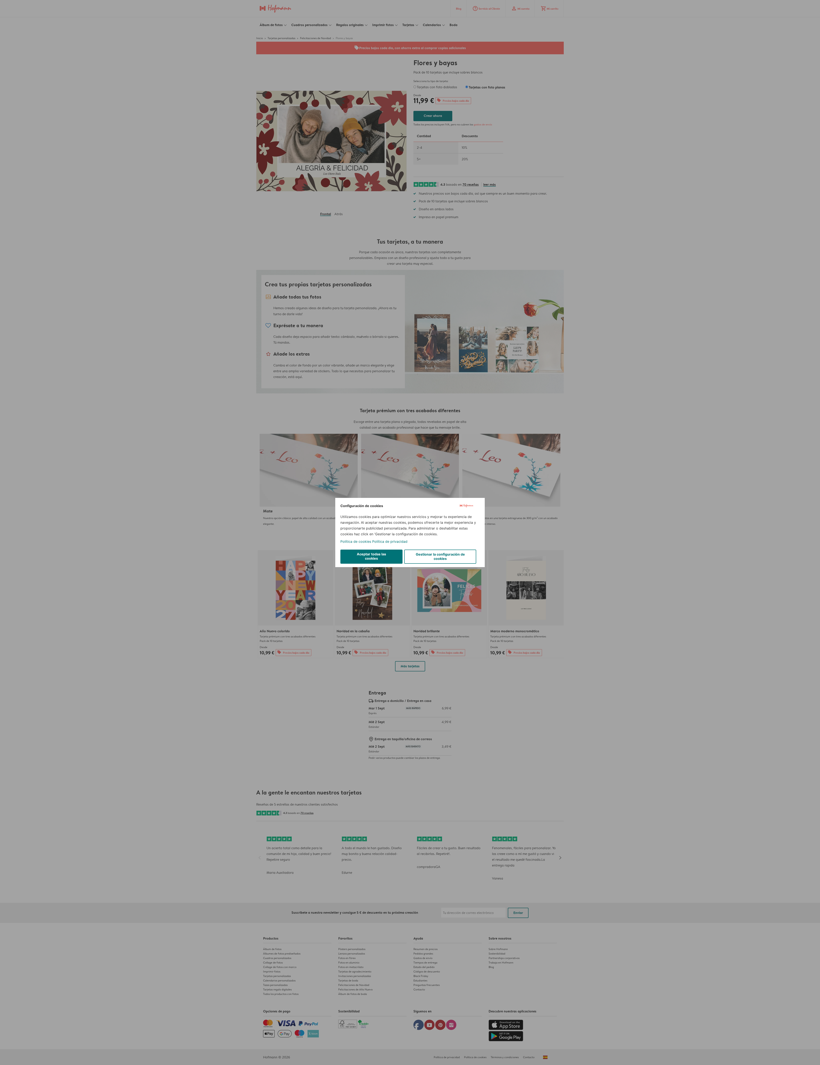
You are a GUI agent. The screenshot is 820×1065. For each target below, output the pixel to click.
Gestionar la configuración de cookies (440, 556)
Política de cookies (355, 541)
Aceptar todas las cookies (371, 556)
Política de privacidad (389, 541)
